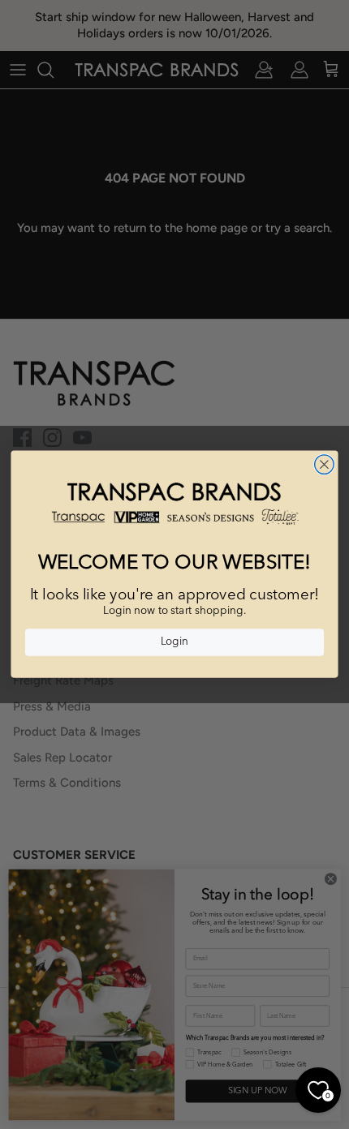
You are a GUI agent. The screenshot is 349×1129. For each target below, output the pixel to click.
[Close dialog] (324, 464)
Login (175, 642)
